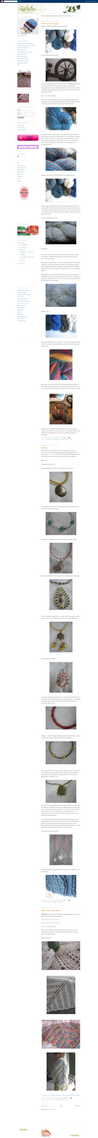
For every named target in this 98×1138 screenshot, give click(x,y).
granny (19, 178)
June (22, 260)
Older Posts (78, 1106)
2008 (20, 243)
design (49, 1099)
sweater (19, 181)
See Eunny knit (21, 321)
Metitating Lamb (21, 168)
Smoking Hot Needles (23, 290)
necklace (60, 901)
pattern (57, 1099)
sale (62, 1099)
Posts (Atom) (51, 1109)
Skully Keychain (21, 50)
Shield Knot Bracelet (22, 58)
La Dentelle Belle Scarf (23, 48)
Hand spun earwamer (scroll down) (26, 45)
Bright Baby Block (22, 63)
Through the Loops (22, 316)
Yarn (70, 439)
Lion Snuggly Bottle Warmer (24, 52)
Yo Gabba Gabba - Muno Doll (25, 43)
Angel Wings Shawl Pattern (50, 910)
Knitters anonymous (22, 299)
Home (61, 1106)
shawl (67, 1099)
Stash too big (20, 125)
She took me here (49, 454)
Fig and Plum (20, 308)
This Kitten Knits (21, 292)
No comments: (64, 1097)
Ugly (18, 65)
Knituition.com (70, 16)
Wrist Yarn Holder (22, 54)
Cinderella (20, 176)
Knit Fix (19, 312)
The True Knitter (21, 130)
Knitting (53, 901)
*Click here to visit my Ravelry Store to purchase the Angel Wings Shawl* (60, 1095)
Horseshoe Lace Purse (23, 61)
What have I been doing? (50, 23)
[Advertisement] (52, 1117)
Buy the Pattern (45, 926)
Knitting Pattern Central (23, 294)
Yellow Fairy (20, 172)
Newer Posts (44, 1106)
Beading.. (44, 447)
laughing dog (20, 170)
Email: (19, 113)
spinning (55, 439)
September (24, 245)
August (23, 247)
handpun (49, 439)
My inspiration (21, 165)
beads (48, 901)
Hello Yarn (20, 314)
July (22, 250)
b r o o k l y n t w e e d (23, 303)
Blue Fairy (20, 174)
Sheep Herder (20, 127)
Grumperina (20, 310)
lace (53, 1099)
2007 (20, 263)
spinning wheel (64, 439)
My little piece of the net (23, 301)
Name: (19, 110)
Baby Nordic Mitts (22, 56)
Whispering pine (21, 305)
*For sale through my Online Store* (50, 919)
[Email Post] (69, 437)
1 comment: (63, 437)
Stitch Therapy (21, 318)
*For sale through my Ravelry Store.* (51, 923)
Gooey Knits (20, 297)
